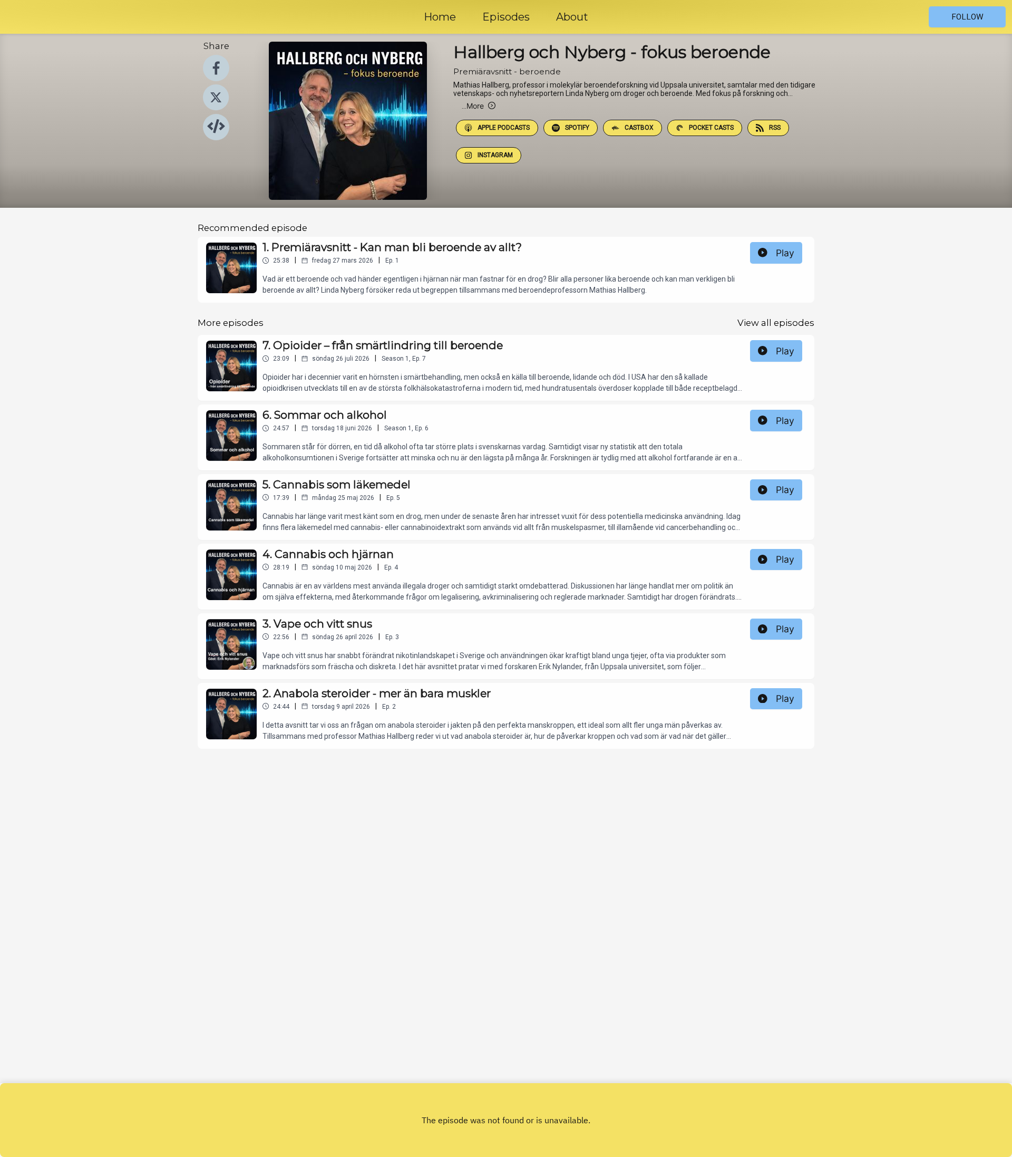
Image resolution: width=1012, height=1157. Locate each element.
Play (785, 252)
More (473, 105)
